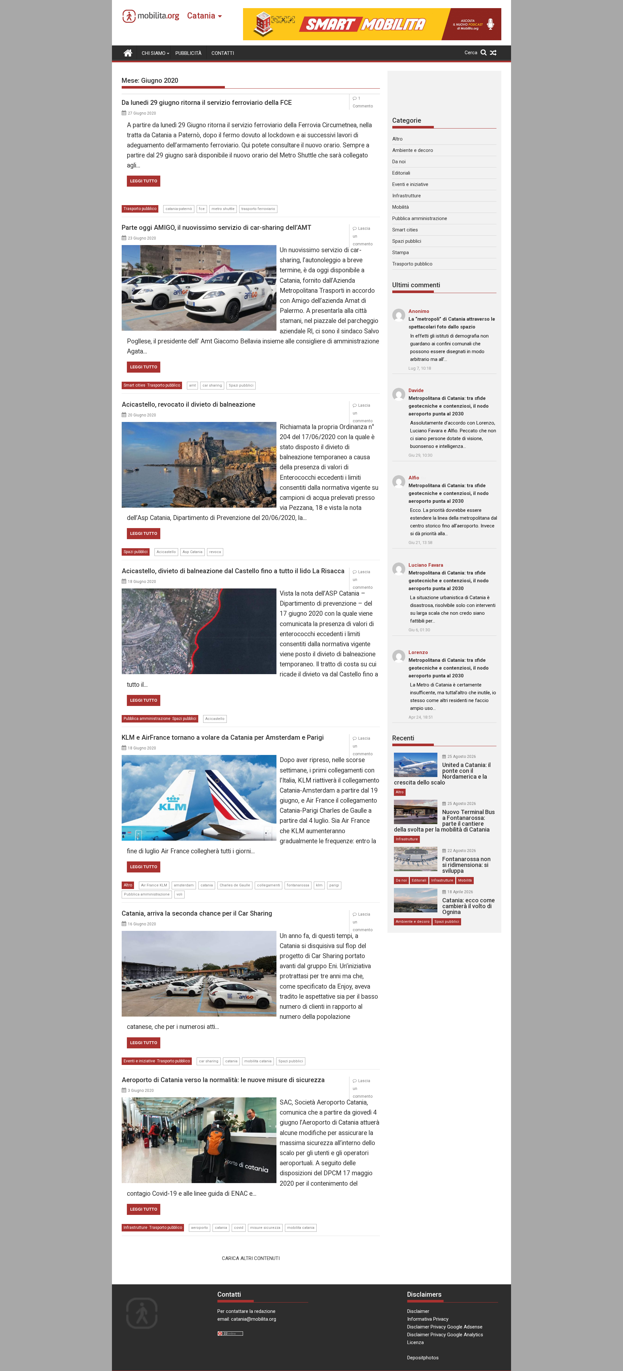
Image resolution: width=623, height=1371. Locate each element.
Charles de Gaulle (235, 885)
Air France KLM (154, 885)
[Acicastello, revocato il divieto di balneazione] (199, 426)
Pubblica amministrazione (147, 718)
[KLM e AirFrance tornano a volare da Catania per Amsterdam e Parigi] (199, 759)
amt (192, 385)
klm (319, 885)
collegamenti (268, 885)
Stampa (400, 252)
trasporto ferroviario (258, 209)
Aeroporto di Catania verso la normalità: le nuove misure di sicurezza (223, 1080)
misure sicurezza (265, 1228)
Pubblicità (189, 53)
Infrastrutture (135, 1227)
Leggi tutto (143, 181)
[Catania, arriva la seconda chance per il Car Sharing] (199, 935)
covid (238, 1228)
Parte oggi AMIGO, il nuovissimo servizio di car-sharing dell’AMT (217, 227)
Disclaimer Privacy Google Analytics (445, 1335)
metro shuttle (223, 209)
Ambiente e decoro (412, 150)
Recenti (403, 738)
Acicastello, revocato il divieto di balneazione (188, 404)
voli (179, 894)
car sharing (212, 385)
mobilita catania (258, 1061)
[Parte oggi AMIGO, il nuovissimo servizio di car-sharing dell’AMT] (199, 249)
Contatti (223, 53)
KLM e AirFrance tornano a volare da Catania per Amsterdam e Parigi (223, 737)
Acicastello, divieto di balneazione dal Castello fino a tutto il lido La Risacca (233, 571)
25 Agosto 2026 (461, 756)
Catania (201, 15)
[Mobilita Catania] (128, 52)
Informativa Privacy (427, 1319)
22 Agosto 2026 (461, 850)
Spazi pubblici (241, 385)
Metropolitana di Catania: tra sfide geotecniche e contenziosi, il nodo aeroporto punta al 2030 (449, 406)
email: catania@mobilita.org (246, 1319)
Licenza (415, 1342)
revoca (215, 552)
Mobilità (400, 207)
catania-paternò (178, 209)
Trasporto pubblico (140, 208)
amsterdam (184, 885)
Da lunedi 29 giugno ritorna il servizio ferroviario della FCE (207, 102)
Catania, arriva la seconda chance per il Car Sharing (197, 913)
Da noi (399, 162)
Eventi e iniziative (139, 1061)
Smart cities (134, 385)
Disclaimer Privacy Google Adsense (445, 1327)
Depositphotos (423, 1358)
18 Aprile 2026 (460, 892)
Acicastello (166, 552)
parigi (334, 885)
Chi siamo (153, 53)
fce (202, 209)
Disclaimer (418, 1311)
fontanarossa (298, 885)
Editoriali (401, 173)
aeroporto (199, 1228)
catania (207, 885)
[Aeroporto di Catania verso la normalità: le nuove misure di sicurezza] (199, 1101)
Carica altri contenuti (251, 1258)
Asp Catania (192, 552)
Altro (128, 885)
